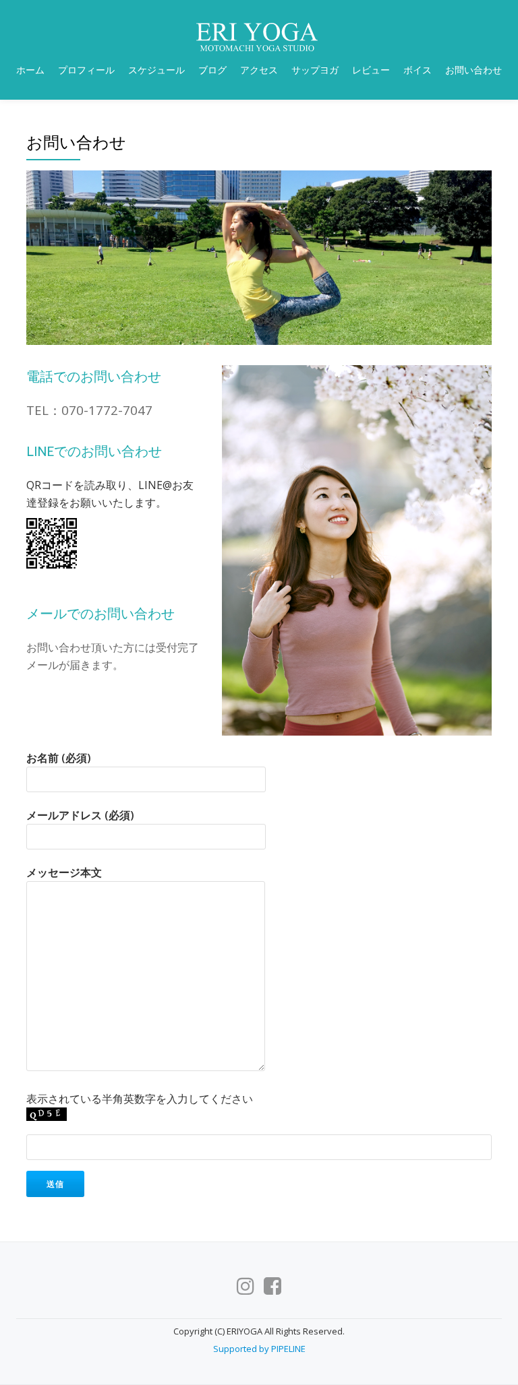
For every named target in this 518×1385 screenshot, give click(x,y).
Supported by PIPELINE (259, 1349)
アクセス (259, 70)
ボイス (417, 70)
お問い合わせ (473, 70)
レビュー (371, 70)
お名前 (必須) (58, 757)
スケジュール (156, 70)
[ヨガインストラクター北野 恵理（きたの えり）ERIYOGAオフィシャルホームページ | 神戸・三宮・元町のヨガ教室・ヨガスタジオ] (259, 37)
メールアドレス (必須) (80, 815)
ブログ (212, 70)
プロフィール (86, 70)
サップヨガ (315, 70)
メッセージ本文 (64, 872)
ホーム (30, 70)
